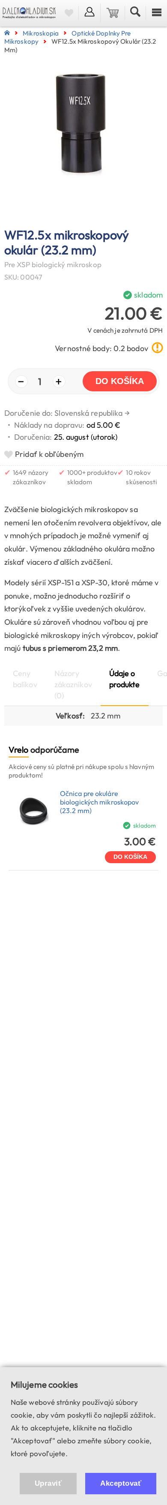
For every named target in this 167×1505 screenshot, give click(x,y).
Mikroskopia (41, 33)
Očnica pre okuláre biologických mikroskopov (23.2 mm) (99, 802)
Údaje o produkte (124, 678)
